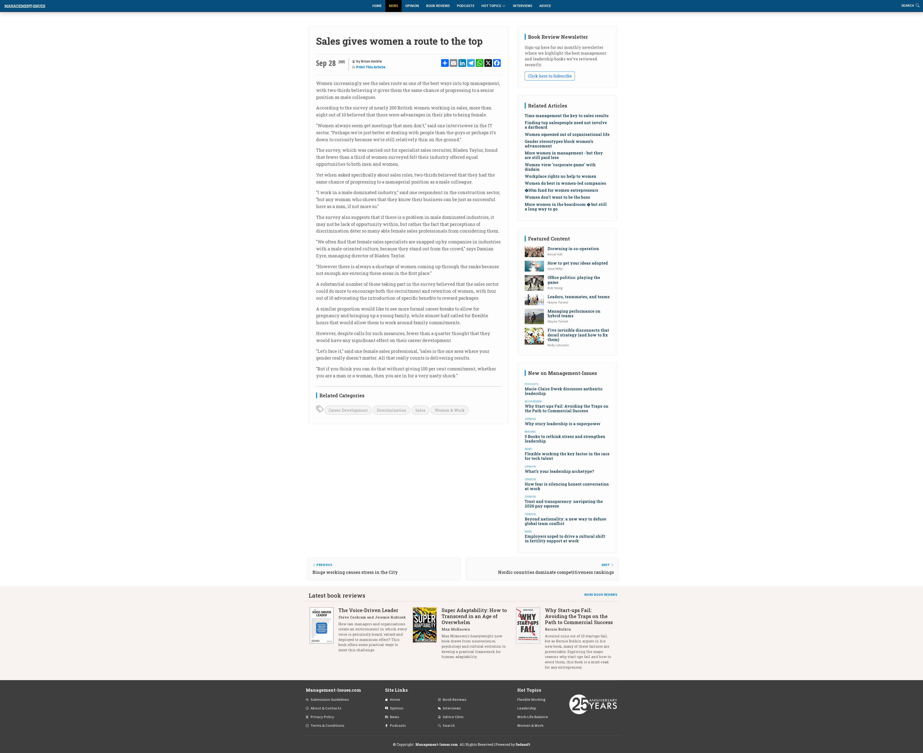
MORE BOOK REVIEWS (600, 595)
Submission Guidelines (330, 700)
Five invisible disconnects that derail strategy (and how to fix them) (578, 335)
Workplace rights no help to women (560, 176)
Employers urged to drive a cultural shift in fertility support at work (565, 538)
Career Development (348, 410)
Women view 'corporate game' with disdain (560, 167)
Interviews (522, 5)
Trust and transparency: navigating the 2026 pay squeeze (564, 503)
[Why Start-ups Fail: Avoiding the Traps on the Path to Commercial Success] (530, 640)
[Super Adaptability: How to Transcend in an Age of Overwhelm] (427, 635)
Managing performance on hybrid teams (574, 313)
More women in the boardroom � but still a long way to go (566, 206)
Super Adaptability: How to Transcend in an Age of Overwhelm (474, 616)
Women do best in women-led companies (565, 183)
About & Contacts (326, 708)
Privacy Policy (322, 717)
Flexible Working (531, 700)
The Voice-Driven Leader (368, 610)
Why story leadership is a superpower (562, 423)
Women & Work (450, 410)
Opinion (412, 5)
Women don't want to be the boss (557, 197)
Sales (420, 410)
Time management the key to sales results (567, 115)
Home (377, 5)
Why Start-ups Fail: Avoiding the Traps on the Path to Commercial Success (566, 408)
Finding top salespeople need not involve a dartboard (566, 125)
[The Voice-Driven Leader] (324, 632)
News (393, 5)
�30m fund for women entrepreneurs (561, 190)
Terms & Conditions (327, 726)
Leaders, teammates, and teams (579, 296)
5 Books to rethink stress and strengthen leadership (565, 438)
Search (449, 726)
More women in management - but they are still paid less (564, 155)
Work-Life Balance (532, 717)
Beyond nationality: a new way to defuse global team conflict (565, 521)
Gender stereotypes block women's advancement (559, 143)
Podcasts (465, 5)
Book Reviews (438, 5)
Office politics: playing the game (574, 280)
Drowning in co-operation (573, 248)
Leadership (526, 708)
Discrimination (391, 410)
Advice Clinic (453, 717)
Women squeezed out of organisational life (567, 134)
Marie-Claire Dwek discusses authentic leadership (564, 391)
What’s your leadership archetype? (559, 471)
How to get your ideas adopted (578, 263)
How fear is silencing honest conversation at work (567, 486)
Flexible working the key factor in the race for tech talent (567, 456)
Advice (545, 5)
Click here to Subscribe (550, 75)
